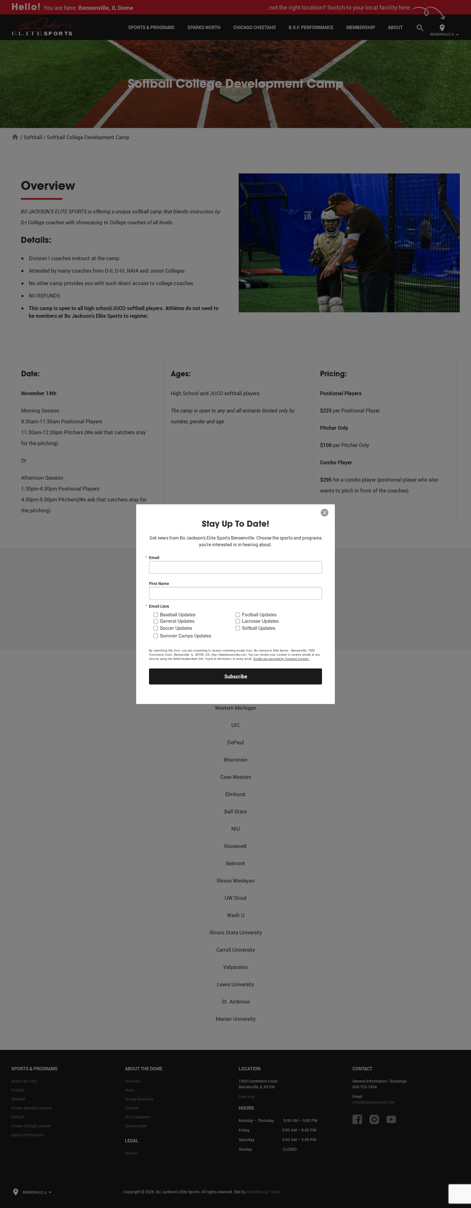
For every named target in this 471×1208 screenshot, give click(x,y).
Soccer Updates (176, 628)
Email (154, 557)
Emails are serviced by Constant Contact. (281, 659)
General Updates (177, 621)
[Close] (325, 513)
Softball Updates (258, 628)
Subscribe (235, 676)
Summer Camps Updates (185, 635)
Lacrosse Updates (260, 621)
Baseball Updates (177, 614)
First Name (159, 583)
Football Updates (259, 614)
